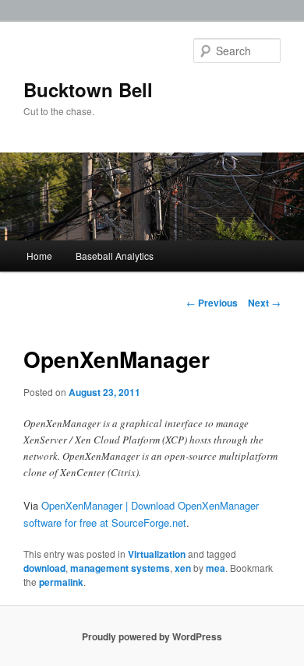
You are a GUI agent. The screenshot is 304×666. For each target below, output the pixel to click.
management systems (120, 568)
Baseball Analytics (115, 255)
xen (183, 568)
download (44, 568)
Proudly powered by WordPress (152, 636)
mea (215, 568)
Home (39, 255)
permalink (61, 582)
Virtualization (157, 554)
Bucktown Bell (88, 89)
